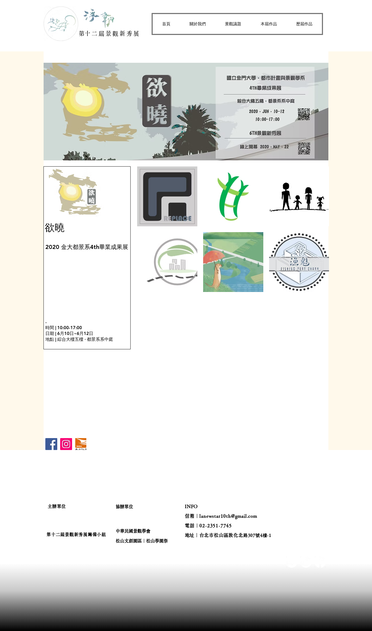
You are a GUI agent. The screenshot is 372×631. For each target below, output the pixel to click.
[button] (197, 24)
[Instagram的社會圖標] (66, 444)
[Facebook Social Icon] (51, 444)
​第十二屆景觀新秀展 (109, 33)
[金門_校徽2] (81, 444)
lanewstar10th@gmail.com (228, 516)
